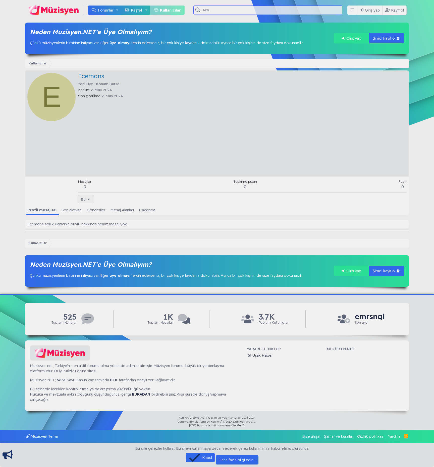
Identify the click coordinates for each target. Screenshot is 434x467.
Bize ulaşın (311, 436)
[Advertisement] (242, 136)
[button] (117, 10)
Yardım (394, 436)
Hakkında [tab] (147, 210)
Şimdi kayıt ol (385, 38)
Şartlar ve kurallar (338, 436)
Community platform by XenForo (217, 421)
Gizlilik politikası (370, 436)
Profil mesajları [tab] (42, 210)
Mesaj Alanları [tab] (122, 210)
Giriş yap (353, 38)
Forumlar (105, 10)
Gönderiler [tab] (96, 210)
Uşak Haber (262, 355)
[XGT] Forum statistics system (217, 425)
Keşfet (136, 10)
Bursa (114, 83)
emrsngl (370, 316)
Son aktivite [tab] (72, 210)
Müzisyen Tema (44, 436)
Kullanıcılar (170, 10)
